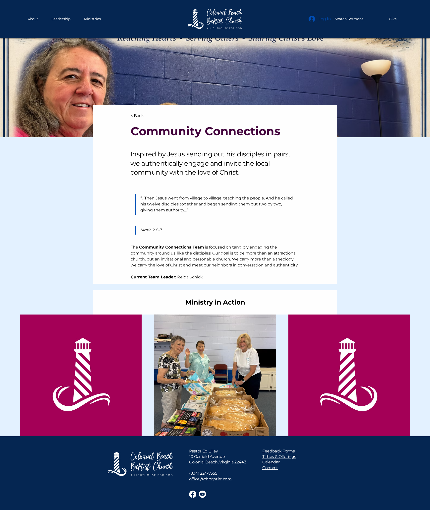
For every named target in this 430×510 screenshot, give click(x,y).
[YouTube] (202, 494)
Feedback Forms (278, 451)
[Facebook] (192, 494)
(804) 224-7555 (203, 473)
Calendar (270, 462)
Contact (270, 467)
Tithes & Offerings (279, 456)
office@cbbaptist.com (210, 479)
